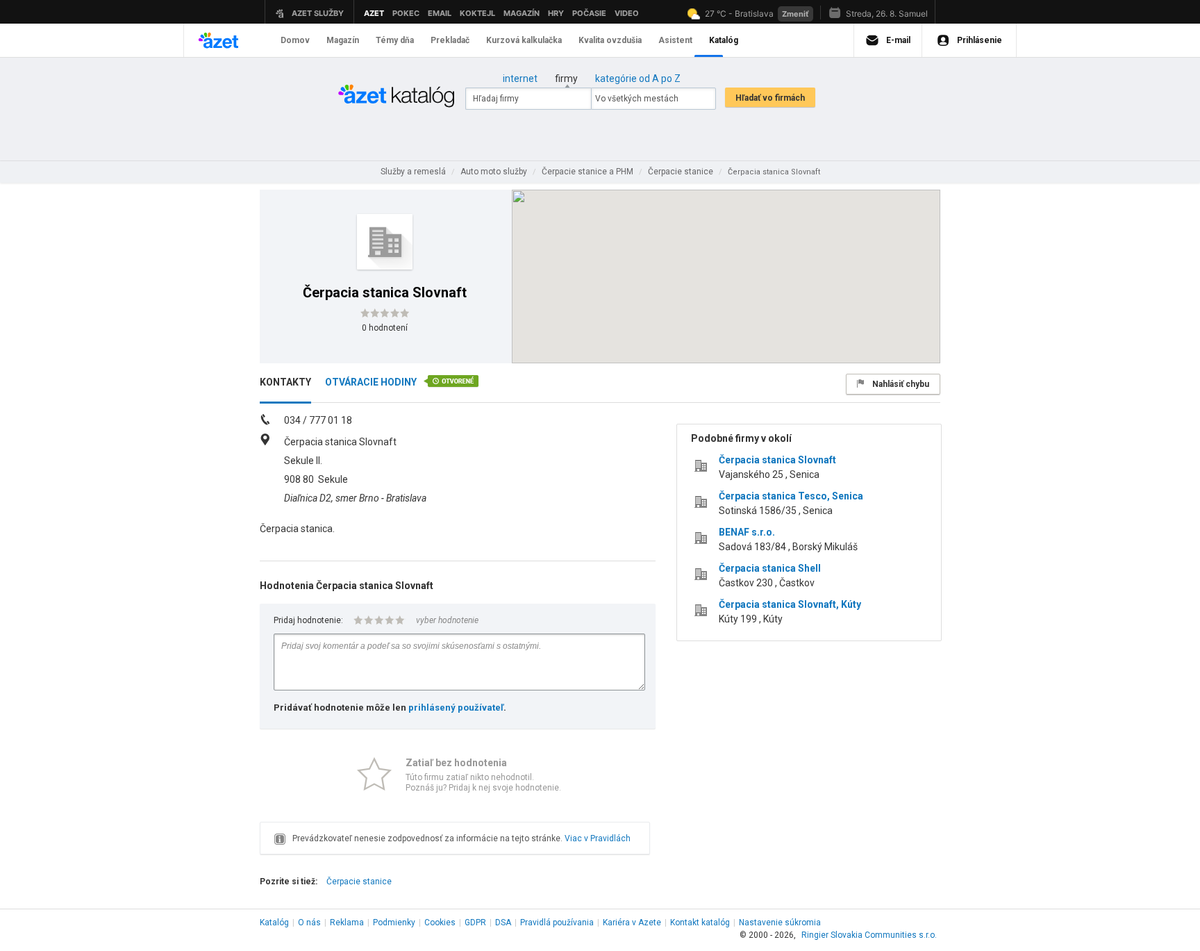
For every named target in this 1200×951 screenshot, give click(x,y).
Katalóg (274, 922)
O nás (309, 922)
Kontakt (700, 922)
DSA (503, 922)
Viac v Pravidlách (598, 838)
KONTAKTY (285, 382)
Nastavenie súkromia (780, 922)
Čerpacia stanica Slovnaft (777, 459)
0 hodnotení (385, 328)
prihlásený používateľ (455, 707)
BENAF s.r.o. (747, 532)
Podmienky (394, 922)
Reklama (347, 922)
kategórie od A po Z (638, 78)
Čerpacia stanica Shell (770, 568)
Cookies (440, 922)
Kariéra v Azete (632, 922)
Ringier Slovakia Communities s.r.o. (869, 935)
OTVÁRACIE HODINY (371, 382)
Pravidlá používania (557, 922)
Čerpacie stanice (359, 881)
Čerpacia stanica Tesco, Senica (791, 496)
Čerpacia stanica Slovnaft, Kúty (790, 604)
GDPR (475, 922)
